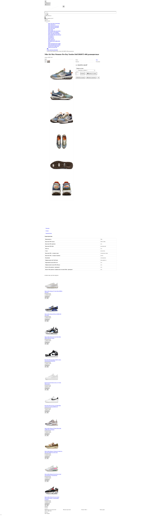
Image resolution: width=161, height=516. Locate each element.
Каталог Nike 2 (84, 509)
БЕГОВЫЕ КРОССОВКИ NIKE (54, 41)
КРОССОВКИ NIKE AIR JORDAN (54, 34)
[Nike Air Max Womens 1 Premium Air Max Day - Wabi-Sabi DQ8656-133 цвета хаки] (54, 443)
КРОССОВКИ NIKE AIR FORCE (54, 31)
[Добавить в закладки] (46, 298)
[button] (46, 60)
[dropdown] (45, 1)
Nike (97, 59)
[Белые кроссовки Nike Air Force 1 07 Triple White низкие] (54, 375)
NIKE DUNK (50, 29)
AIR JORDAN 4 (51, 37)
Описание (47, 228)
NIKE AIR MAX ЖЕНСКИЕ (53, 27)
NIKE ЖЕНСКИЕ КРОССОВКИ (54, 44)
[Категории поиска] (63, 6)
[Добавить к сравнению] (48, 298)
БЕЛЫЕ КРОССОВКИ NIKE (53, 46)
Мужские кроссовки (67, 509)
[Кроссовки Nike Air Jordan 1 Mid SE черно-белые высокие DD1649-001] (54, 352)
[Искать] (47, 14)
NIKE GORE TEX (51, 39)
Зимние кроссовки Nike (52, 47)
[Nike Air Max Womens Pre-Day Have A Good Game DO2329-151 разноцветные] (54, 466)
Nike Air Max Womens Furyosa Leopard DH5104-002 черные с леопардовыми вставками (52, 498)
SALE (49, 42)
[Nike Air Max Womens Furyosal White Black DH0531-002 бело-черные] (54, 329)
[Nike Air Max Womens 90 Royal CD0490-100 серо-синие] (54, 306)
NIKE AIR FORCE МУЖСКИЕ (54, 23)
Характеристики (49, 233)
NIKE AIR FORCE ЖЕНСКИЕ (54, 33)
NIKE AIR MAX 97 (51, 24)
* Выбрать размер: (80, 68)
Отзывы (47, 230)
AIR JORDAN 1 (51, 36)
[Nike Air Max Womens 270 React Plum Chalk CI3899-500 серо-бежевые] (54, 420)
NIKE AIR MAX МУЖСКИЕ (53, 26)
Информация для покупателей (50, 509)
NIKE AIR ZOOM (51, 28)
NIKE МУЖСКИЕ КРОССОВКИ (54, 43)
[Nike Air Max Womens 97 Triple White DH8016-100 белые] (54, 283)
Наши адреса (102, 509)
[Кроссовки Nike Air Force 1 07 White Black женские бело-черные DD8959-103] (54, 397)
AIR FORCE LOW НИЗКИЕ (53, 32)
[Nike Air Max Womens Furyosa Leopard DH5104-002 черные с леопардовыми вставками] (54, 489)
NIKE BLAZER (51, 38)
